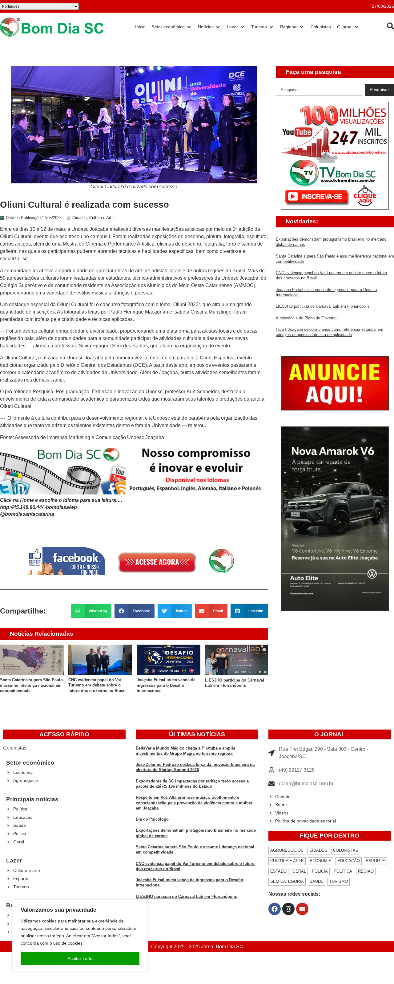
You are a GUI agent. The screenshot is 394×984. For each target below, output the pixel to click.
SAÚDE (317, 881)
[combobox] (319, 90)
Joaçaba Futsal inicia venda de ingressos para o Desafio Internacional (166, 685)
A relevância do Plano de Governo (306, 318)
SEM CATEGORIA (287, 881)
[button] (91, 611)
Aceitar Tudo (80, 958)
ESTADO (278, 871)
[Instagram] (288, 909)
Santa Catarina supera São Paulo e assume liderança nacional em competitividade (31, 685)
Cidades (79, 217)
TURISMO (338, 881)
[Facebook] (274, 909)
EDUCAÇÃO (348, 860)
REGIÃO (366, 871)
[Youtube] (302, 909)
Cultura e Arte (101, 217)
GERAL (299, 871)
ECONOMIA (321, 860)
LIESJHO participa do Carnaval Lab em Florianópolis (323, 306)
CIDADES (318, 850)
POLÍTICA (343, 871)
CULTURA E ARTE (287, 860)
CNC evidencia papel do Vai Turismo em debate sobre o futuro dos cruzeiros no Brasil (97, 685)
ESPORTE (375, 860)
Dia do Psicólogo (152, 819)
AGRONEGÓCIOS (287, 850)
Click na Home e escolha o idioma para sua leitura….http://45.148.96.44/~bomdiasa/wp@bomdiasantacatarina (61, 507)
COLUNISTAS (345, 850)
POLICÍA (320, 871)
